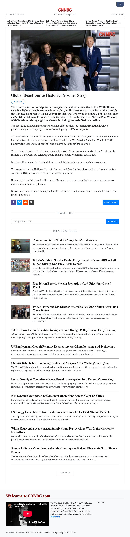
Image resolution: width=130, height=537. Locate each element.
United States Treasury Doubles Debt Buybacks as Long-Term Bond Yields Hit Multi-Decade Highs (103, 23)
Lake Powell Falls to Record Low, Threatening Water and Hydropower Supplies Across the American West (61, 23)
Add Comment (111, 202)
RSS (102, 502)
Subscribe (112, 221)
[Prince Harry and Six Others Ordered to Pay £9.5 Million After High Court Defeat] (20, 312)
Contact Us (31, 532)
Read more (55, 517)
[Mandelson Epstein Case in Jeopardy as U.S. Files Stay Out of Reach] (20, 288)
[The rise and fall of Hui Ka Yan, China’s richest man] (20, 245)
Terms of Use (70, 532)
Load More (65, 473)
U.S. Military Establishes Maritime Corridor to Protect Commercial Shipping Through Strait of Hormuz (25, 23)
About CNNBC (43, 532)
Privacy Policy (57, 532)
